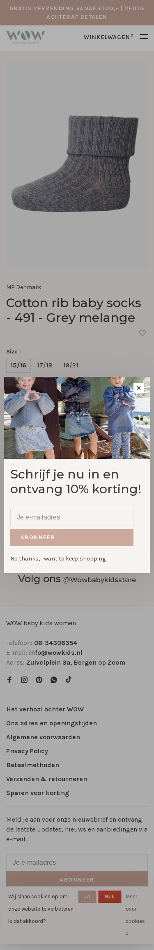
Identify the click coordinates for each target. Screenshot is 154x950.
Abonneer (38, 537)
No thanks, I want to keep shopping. (58, 558)
